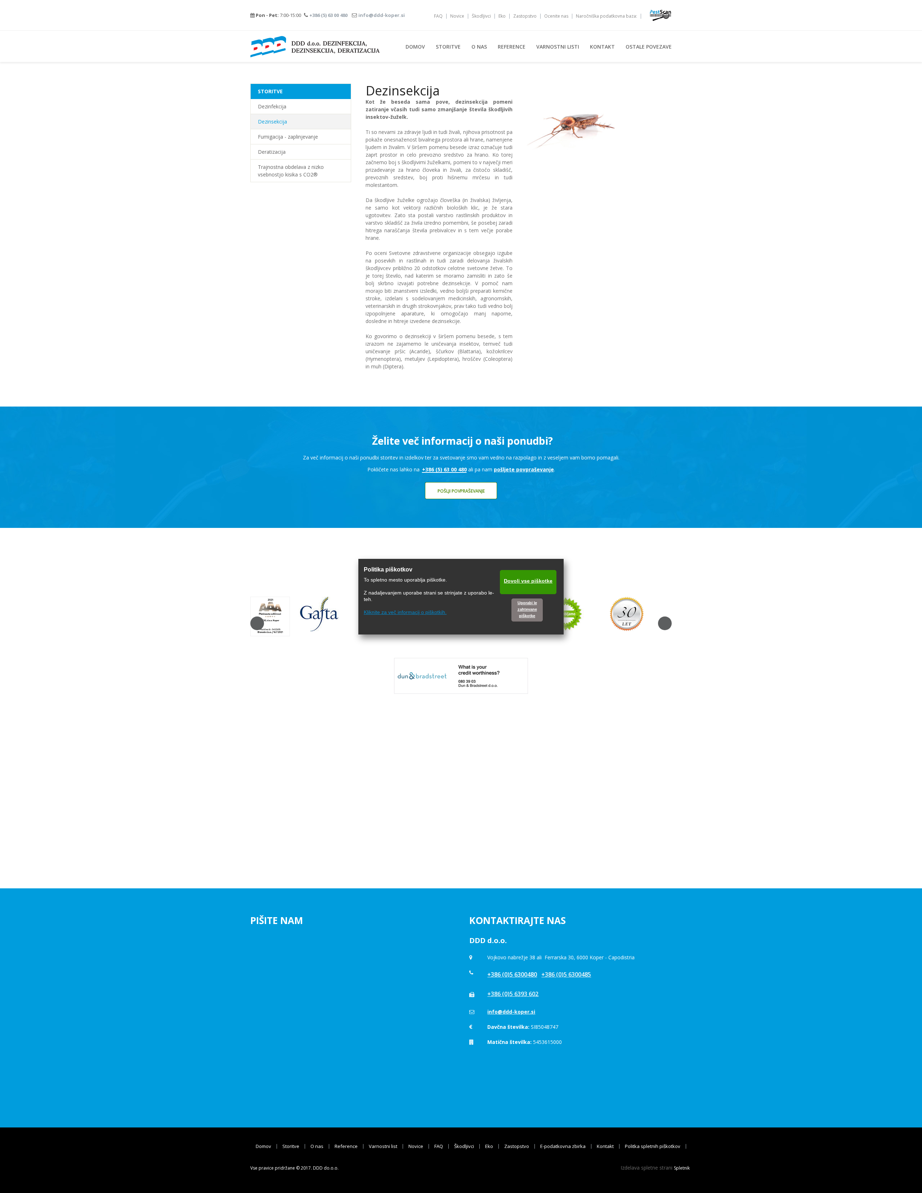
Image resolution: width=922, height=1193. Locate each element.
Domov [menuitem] (263, 1146)
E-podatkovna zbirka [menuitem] (563, 1146)
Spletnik (682, 1168)
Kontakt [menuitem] (605, 1146)
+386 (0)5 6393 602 (512, 994)
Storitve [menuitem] (290, 1146)
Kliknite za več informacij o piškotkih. (405, 612)
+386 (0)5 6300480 (512, 974)
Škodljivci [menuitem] (481, 16)
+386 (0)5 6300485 (566, 974)
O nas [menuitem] (316, 1146)
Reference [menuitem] (346, 1146)
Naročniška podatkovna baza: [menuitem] (606, 16)
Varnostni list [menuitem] (383, 1146)
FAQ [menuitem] (438, 16)
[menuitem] (415, 46)
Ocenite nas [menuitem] (556, 16)
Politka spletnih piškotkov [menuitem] (652, 1146)
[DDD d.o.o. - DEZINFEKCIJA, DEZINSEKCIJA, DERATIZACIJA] (315, 46)
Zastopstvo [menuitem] (525, 16)
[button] (257, 623)
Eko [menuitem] (502, 16)
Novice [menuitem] (457, 16)
